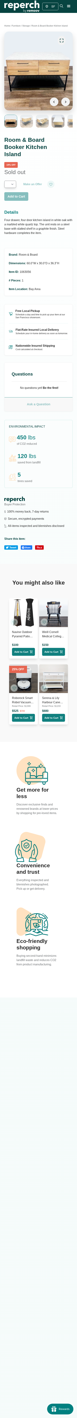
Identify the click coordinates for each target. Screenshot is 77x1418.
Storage (26, 26)
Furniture (16, 26)
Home (7, 26)
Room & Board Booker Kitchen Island (50, 26)
